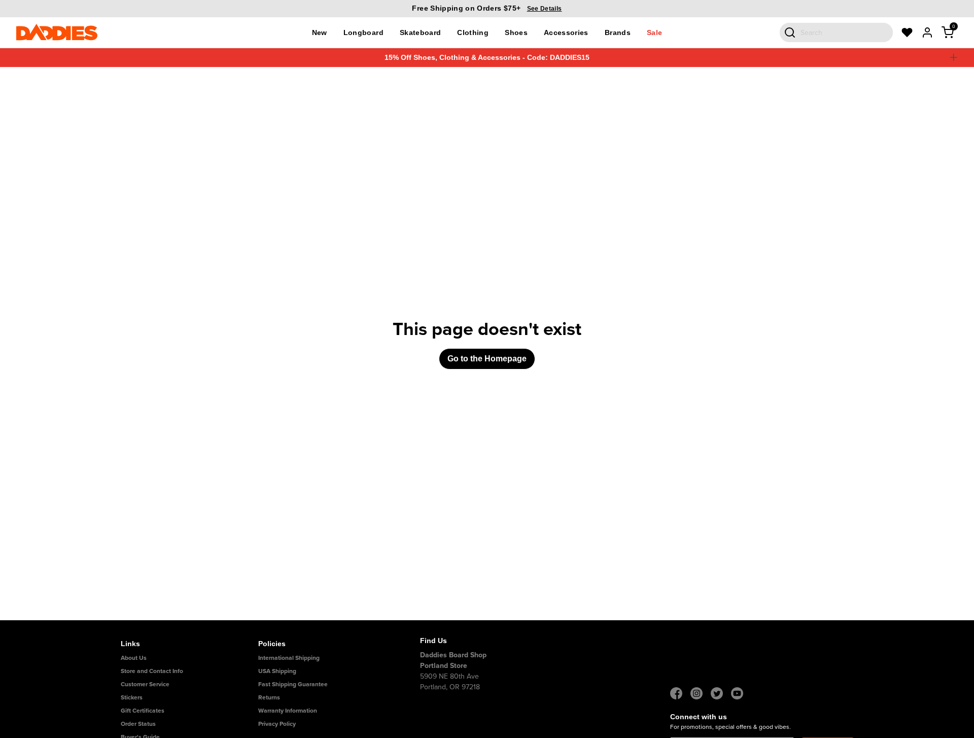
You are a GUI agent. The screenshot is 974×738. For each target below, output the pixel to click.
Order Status (138, 723)
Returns (269, 697)
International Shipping (289, 657)
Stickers (132, 697)
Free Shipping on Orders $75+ (487, 8)
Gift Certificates (142, 710)
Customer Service (145, 684)
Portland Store (443, 665)
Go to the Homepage (487, 358)
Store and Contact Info (152, 670)
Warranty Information (287, 710)
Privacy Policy (277, 723)
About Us (134, 657)
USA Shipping (277, 670)
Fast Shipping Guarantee (293, 684)
